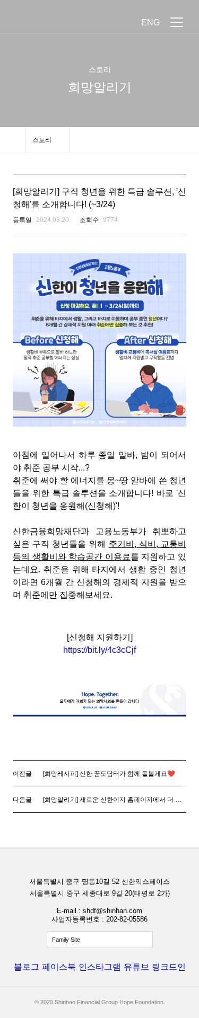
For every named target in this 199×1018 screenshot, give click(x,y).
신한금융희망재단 (57, 22)
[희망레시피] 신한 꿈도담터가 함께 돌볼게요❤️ (109, 773)
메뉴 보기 (176, 22)
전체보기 (99, 940)
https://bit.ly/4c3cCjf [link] (99, 649)
